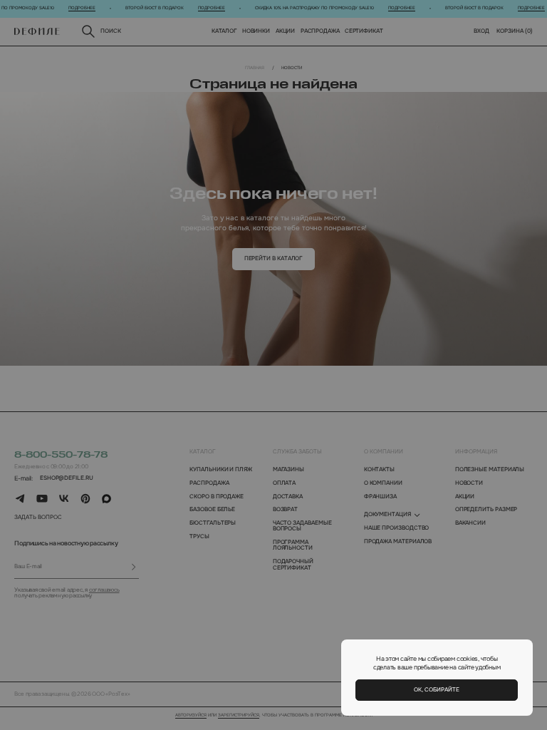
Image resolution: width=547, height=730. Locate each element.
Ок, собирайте (436, 690)
